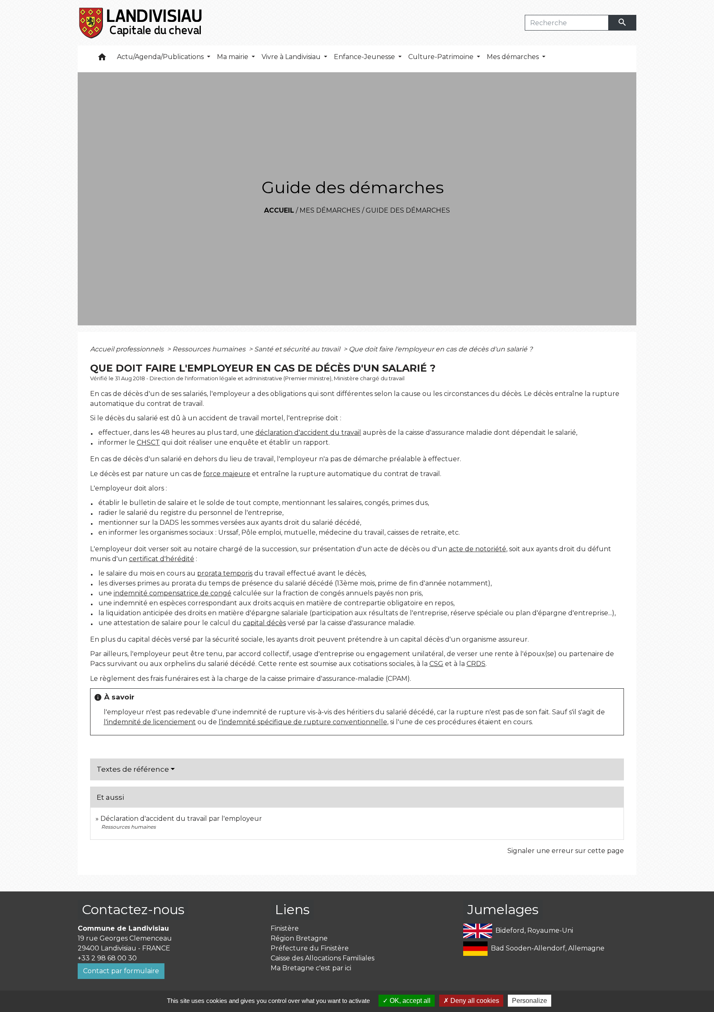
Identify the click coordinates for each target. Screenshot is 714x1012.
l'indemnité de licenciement (150, 722)
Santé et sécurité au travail (298, 349)
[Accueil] (141, 22)
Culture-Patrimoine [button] (441, 57)
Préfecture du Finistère (310, 948)
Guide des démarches (408, 210)
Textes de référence (133, 769)
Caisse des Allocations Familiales (322, 958)
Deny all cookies (474, 1000)
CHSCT (148, 442)
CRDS (476, 664)
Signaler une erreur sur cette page (565, 851)
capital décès (264, 623)
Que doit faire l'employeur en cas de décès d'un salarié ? (441, 349)
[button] (102, 59)
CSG (436, 664)
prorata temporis (224, 573)
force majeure (226, 474)
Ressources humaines (209, 349)
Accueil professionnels (127, 349)
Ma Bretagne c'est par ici (311, 968)
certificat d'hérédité (161, 559)
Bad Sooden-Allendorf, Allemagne (548, 948)
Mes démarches (330, 210)
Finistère (285, 928)
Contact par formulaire (121, 971)
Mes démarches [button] (513, 57)
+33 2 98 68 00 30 (107, 958)
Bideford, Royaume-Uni (534, 930)
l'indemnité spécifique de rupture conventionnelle (303, 722)
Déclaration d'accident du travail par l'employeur (181, 818)
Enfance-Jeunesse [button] (365, 57)
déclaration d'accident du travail (308, 432)
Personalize (529, 1000)
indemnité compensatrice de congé (172, 593)
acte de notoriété (477, 549)
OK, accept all (409, 1000)
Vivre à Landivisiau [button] (292, 57)
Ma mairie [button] (233, 57)
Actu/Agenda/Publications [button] (161, 57)
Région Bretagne (299, 938)
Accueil (279, 210)
